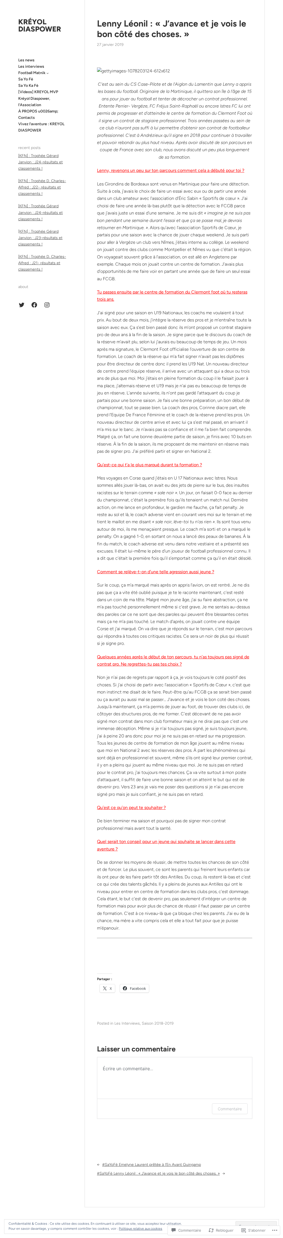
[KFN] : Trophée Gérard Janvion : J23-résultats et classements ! (40, 238)
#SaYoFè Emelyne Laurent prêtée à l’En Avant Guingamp (151, 1164)
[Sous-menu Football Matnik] (47, 73)
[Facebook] (34, 305)
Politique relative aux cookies (140, 1229)
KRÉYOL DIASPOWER (39, 25)
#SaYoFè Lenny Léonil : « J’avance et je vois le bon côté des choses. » (158, 1173)
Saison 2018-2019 (158, 1023)
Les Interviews (127, 1023)
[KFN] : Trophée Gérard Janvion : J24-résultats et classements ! (40, 162)
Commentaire (230, 1108)
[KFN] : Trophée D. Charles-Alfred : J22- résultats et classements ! (42, 187)
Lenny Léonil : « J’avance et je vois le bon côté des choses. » (171, 28)
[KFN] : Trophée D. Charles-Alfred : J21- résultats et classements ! (42, 263)
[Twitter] (21, 305)
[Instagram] (47, 305)
